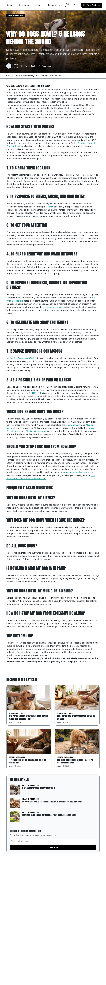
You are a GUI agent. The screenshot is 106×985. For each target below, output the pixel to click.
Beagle (91, 428)
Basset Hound (13, 431)
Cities (9, 5)
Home (8, 75)
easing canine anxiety (53, 307)
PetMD (49, 206)
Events (38, 5)
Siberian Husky (73, 425)
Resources (53, 5)
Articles (17, 75)
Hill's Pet (36, 393)
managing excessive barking (76, 472)
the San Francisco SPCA (22, 358)
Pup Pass (67, 5)
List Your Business (91, 5)
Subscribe (53, 847)
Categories (23, 5)
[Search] (74, 5)
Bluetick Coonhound (36, 431)
